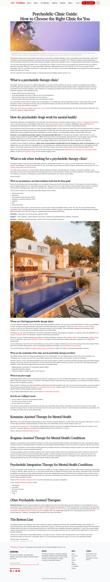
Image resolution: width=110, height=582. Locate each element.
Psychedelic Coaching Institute (92, 558)
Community (74, 556)
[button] (29, 3)
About (73, 553)
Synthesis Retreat (72, 337)
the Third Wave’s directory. (52, 391)
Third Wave (13, 547)
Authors (74, 560)
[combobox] (98, 3)
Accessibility (75, 566)
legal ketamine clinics (32, 431)
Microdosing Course (91, 553)
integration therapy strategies (23, 482)
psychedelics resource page (72, 345)
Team (73, 558)
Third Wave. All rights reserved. (56, 578)
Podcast (54, 3)
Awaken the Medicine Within (34, 339)
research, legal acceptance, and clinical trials (52, 509)
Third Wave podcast (29, 167)
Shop (36, 3)
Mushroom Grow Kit (91, 556)
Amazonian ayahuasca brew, (54, 124)
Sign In (78, 3)
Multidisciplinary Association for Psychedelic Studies (81, 149)
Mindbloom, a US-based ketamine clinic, (43, 387)
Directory (21, 547)
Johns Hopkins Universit (29, 151)
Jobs (73, 562)
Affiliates (74, 564)
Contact (74, 568)
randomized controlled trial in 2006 (22, 426)
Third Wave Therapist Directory (28, 480)
